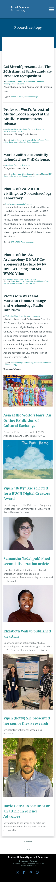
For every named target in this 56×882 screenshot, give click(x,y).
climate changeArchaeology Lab (24, 362)
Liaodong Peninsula (24, 281)
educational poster (11, 142)
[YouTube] (31, 872)
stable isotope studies (12, 283)
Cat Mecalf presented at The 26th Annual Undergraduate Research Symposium (27, 71)
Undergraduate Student (13, 84)
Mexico (44, 174)
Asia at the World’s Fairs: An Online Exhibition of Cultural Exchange (27, 420)
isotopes (36, 174)
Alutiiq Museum (17, 140)
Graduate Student (27, 129)
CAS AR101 (15, 242)
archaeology (16, 174)
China (13, 281)
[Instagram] (38, 872)
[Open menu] (51, 9)
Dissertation (27, 174)
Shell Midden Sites (41, 281)
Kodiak (23, 142)
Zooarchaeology (31, 97)
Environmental (44, 362)
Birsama (14, 97)
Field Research (29, 82)
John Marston (34, 316)
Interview (23, 316)
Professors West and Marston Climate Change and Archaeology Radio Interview (24, 303)
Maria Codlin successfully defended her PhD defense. (26, 157)
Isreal (21, 97)
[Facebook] (25, 872)
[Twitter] (18, 872)
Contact (28, 841)
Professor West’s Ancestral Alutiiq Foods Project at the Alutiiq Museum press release (26, 116)
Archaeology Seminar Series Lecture (20, 279)
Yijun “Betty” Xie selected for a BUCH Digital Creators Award (26, 493)
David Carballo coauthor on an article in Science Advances (26, 810)
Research (40, 82)
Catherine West (12, 129)
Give (28, 849)
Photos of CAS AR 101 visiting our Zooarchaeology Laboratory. (27, 193)
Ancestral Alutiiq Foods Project (38, 140)
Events (19, 82)
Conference (10, 82)
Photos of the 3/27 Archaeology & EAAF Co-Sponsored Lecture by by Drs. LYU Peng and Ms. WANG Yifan (24, 264)
